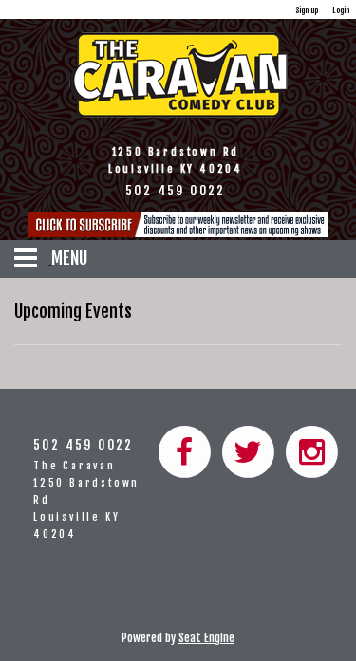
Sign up (306, 10)
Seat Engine (206, 638)
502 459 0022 (83, 444)
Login (340, 10)
